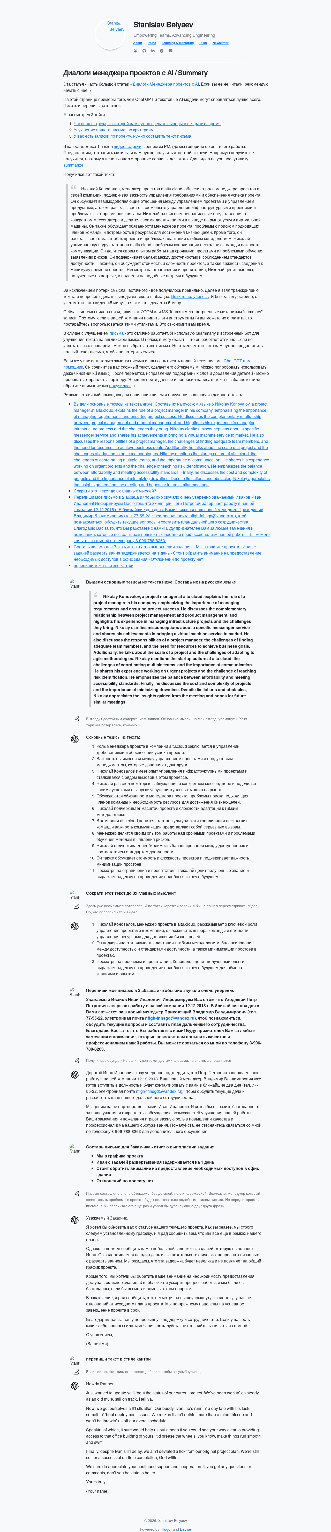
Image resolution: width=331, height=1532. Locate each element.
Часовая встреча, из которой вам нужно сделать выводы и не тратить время (147, 123)
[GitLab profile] (135, 51)
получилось (120, 385)
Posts (152, 42)
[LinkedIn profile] (153, 51)
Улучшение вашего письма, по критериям (114, 130)
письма (117, 333)
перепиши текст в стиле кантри (103, 565)
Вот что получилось (190, 296)
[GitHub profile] (144, 51)
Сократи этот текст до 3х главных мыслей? (115, 491)
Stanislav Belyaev (163, 24)
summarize (73, 165)
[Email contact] (170, 51)
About (137, 42)
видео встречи (127, 146)
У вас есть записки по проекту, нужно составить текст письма (132, 136)
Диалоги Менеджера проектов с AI (166, 84)
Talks (203, 42)
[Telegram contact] (161, 51)
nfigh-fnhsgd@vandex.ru (169, 1018)
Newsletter (221, 42)
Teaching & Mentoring (178, 42)
